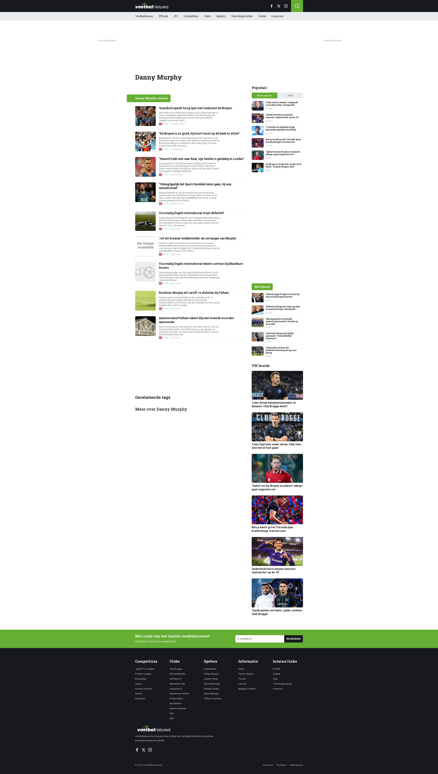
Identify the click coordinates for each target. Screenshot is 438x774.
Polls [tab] (290, 95)
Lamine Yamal (211, 678)
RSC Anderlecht (177, 673)
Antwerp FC (176, 678)
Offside (163, 16)
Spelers (221, 16)
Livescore (277, 16)
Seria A (138, 693)
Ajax (172, 718)
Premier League (143, 673)
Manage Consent (246, 688)
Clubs (207, 16)
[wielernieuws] (176, 728)
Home (241, 668)
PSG (172, 713)
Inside (262, 16)
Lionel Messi (210, 668)
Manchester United (179, 693)
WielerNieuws (296, 765)
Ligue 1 (139, 683)
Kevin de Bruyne (212, 683)
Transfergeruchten (242, 16)
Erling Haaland (211, 673)
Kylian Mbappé (211, 693)
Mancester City (177, 683)
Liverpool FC (176, 688)
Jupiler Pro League (144, 668)
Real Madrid (176, 703)
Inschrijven (293, 638)
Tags (275, 678)
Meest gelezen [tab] (264, 95)
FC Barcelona (176, 698)
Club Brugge (176, 668)
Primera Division (143, 688)
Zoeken (276, 673)
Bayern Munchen (178, 708)
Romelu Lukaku (211, 688)
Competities (191, 16)
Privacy (242, 678)
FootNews (281, 765)
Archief (276, 668)
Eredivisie (140, 698)
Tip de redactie (246, 673)
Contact (242, 683)
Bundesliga (140, 678)
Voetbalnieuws (144, 16)
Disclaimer (268, 765)
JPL (175, 16)
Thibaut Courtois (212, 698)
